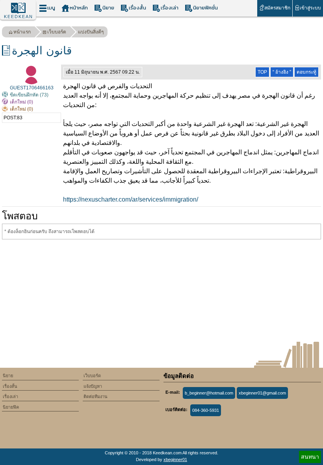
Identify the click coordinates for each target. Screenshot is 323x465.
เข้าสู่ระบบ (310, 8)
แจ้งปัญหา (93, 386)
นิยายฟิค (11, 407)
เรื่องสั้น (137, 7)
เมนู (51, 7)
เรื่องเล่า (169, 7)
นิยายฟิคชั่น (205, 7)
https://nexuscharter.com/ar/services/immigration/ (130, 199)
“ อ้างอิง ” (282, 72)
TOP (262, 72)
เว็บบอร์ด (56, 32)
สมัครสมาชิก (277, 8)
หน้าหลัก (79, 7)
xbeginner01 (175, 459)
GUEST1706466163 (32, 88)
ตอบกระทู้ (306, 72)
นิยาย (108, 7)
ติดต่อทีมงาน (96, 396)
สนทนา (310, 457)
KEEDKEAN (18, 16)
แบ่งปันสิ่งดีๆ (91, 32)
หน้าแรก (22, 32)
